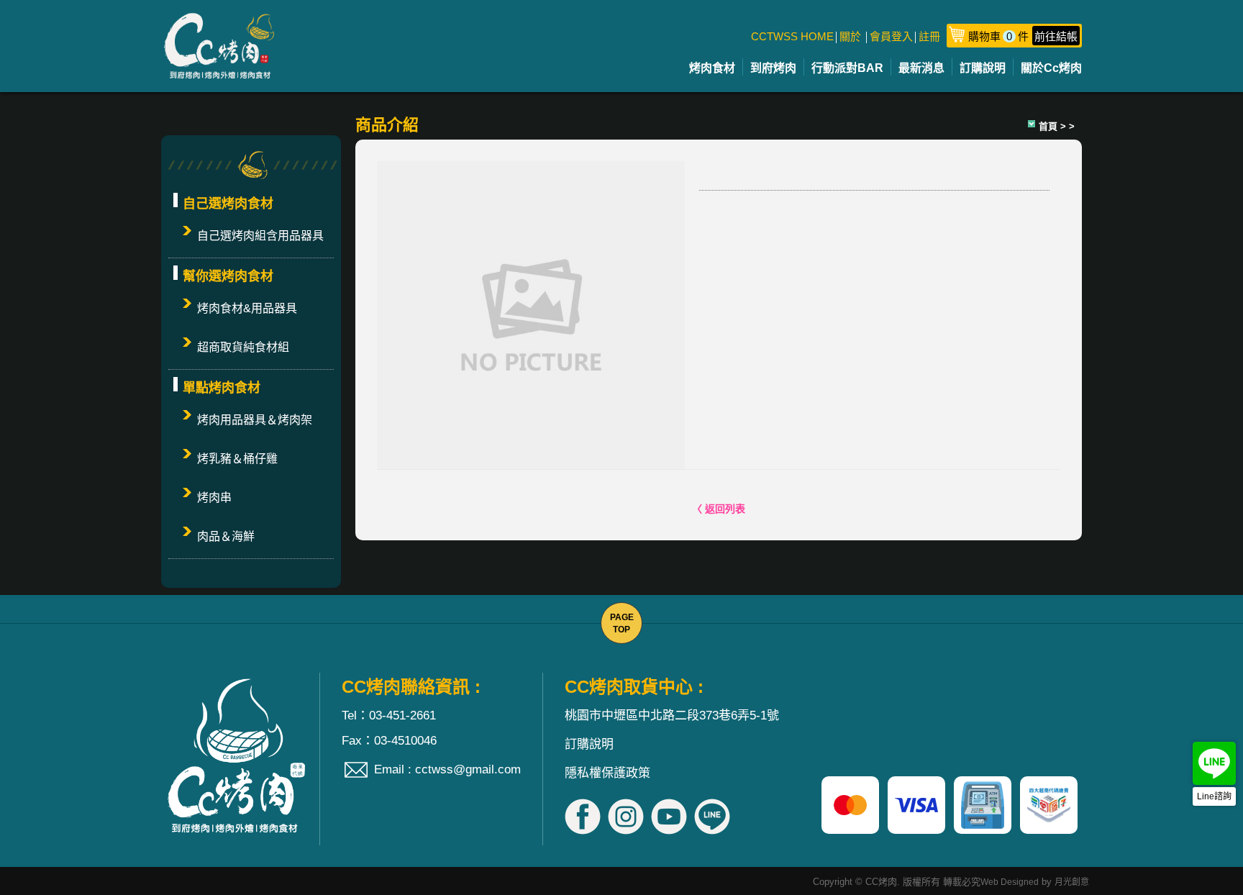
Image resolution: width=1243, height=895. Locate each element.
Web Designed (1009, 882)
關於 (850, 36)
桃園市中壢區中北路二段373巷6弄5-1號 (672, 715)
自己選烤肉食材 (228, 203)
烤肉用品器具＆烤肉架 (254, 420)
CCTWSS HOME (792, 36)
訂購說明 (983, 68)
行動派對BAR (847, 68)
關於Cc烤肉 (1051, 68)
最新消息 (921, 68)
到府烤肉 (773, 68)
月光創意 (1072, 882)
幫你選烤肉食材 (228, 276)
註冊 (929, 36)
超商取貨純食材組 (243, 347)
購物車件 (1023, 36)
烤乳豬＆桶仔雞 (237, 459)
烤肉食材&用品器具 (247, 308)
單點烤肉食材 (221, 388)
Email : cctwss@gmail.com (447, 769)
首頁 (1048, 126)
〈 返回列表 (718, 508)
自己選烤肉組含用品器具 (260, 236)
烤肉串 (214, 497)
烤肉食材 (712, 68)
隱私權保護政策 (607, 773)
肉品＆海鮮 (226, 536)
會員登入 (891, 36)
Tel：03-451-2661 (389, 715)
